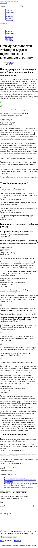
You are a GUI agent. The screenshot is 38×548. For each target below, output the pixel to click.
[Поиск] (21, 6)
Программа (9, 16)
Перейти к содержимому (9, 1)
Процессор (8, 18)
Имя (2, 502)
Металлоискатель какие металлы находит (19, 487)
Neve (2, 541)
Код (6, 14)
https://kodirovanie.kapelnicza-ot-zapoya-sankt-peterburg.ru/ (19, 545)
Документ (8, 10)
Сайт (2, 510)
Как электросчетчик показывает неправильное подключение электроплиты (21, 484)
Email (2, 506)
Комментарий (5, 514)
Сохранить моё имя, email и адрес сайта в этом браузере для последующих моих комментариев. (18, 532)
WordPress (17, 541)
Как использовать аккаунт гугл (15, 478)
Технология (9, 20)
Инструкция (9, 12)
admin (11, 63)
